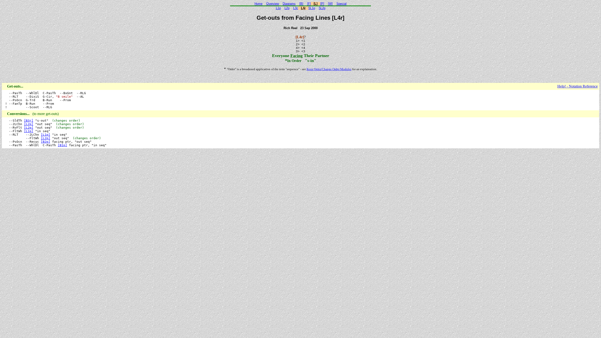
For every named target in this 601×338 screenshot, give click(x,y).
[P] (322, 3)
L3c (295, 8)
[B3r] (28, 120)
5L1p (311, 8)
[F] (309, 3)
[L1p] (28, 131)
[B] (301, 3)
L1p (278, 8)
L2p (287, 8)
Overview (272, 3)
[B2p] (45, 141)
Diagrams (289, 3)
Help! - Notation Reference (577, 86)
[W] (330, 3)
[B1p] (62, 145)
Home (258, 3)
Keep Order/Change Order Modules (329, 69)
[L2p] (28, 124)
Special (341, 3)
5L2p (322, 8)
